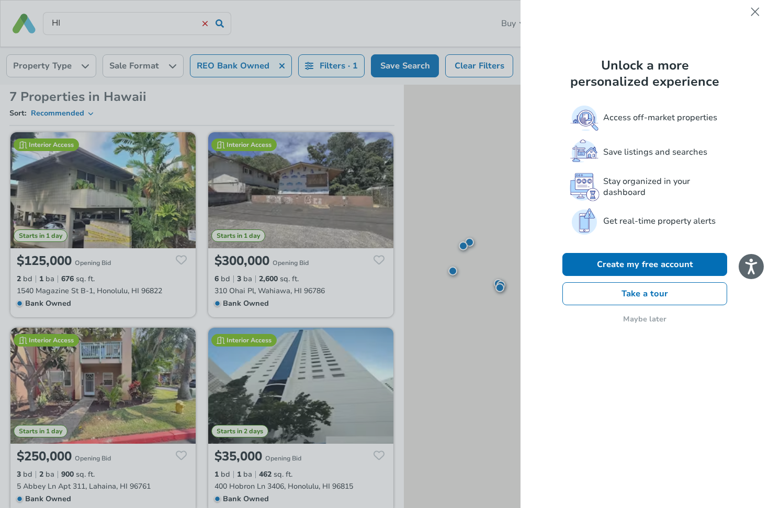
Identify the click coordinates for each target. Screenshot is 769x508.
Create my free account (645, 264)
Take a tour (644, 293)
